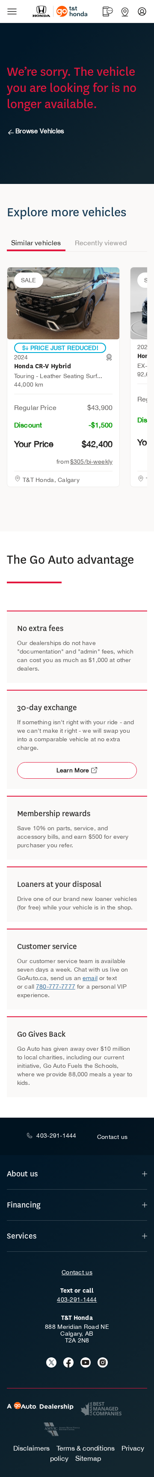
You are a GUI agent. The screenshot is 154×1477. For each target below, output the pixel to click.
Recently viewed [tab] (101, 243)
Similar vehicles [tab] (36, 243)
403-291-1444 (77, 1299)
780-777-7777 (55, 986)
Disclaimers (31, 1448)
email (90, 978)
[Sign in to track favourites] (107, 277)
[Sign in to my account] (142, 11)
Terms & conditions (85, 1448)
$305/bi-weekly (91, 461)
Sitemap (88, 1458)
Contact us (77, 1272)
